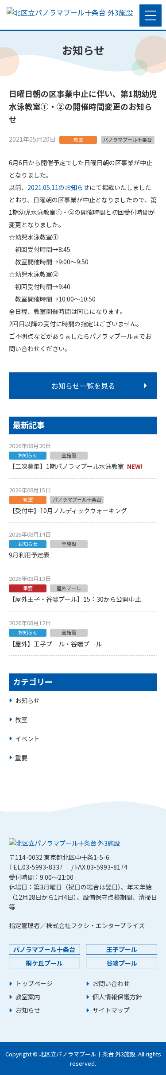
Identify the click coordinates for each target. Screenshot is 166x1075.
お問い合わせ (111, 983)
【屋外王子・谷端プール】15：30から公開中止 (75, 599)
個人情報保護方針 (117, 997)
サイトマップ (111, 1010)
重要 (21, 757)
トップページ (34, 983)
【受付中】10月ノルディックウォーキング (68, 510)
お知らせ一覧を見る (83, 385)
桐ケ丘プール (44, 963)
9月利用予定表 (29, 554)
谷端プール (121, 963)
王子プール (121, 949)
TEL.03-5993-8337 (36, 866)
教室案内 (27, 997)
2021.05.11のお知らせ (58, 187)
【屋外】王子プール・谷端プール (55, 643)
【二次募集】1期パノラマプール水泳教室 (66, 466)
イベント (27, 738)
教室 (21, 719)
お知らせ (27, 700)
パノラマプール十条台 (44, 949)
